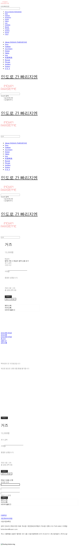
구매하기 (4, 418)
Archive (7, 30)
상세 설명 (4, 335)
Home (7, 19)
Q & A (6, 34)
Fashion (7, 15)
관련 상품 (4, 343)
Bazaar (7, 27)
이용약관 (4, 515)
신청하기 (4, 497)
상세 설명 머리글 (6, 333)
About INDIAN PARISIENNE (13, 12)
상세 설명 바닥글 (6, 337)
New (6, 14)
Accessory (8, 17)
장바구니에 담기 (6, 473)
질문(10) (4, 341)
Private (7, 29)
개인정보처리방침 (6, 518)
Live (6, 23)
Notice (7, 32)
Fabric (7, 21)
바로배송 (7, 25)
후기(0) (3, 339)
